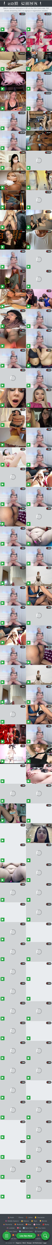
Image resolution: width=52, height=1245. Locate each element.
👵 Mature (25, 1221)
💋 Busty (45, 1224)
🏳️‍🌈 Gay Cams (40, 1228)
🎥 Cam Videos (13, 1238)
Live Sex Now (26, 1236)
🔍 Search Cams (38, 1238)
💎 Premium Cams (26, 1231)
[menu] (6, 1236)
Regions (18, 1243)
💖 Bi (19, 1228)
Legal (44, 1243)
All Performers (37, 1243)
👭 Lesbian (11, 1228)
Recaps (29, 1243)
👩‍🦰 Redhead (18, 1224)
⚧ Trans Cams (11, 1231)
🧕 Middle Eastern (12, 1221)
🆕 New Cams (28, 1228)
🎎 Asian (10, 1217)
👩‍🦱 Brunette (7, 1224)
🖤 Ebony (19, 1217)
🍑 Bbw (28, 1224)
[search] (45, 1236)
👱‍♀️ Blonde (43, 1221)
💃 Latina (29, 1217)
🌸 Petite (36, 1224)
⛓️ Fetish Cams (40, 1231)
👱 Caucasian (40, 1217)
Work (24, 1243)
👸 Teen (34, 1221)
